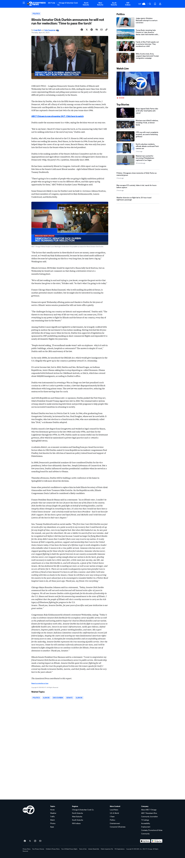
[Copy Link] (106, 29)
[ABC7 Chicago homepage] (36, 3)
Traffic (52, 816)
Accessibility (145, 823)
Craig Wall (37, 30)
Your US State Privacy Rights (69, 849)
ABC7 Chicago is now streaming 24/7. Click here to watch (57, 116)
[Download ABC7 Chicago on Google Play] (156, 841)
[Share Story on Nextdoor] (96, 29)
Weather (53, 813)
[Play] (137, 84)
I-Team (112, 816)
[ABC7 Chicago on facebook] (25, 841)
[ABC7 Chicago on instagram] (35, 841)
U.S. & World (114, 813)
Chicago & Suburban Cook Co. (67, 4)
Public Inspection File (107, 849)
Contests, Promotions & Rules (151, 830)
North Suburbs (86, 4)
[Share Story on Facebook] (82, 29)
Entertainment (115, 823)
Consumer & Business (117, 827)
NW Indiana (127, 4)
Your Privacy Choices (38, 849)
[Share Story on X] (87, 29)
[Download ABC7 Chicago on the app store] (145, 841)
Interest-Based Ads (93, 849)
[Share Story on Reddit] (91, 29)
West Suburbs (100, 4)
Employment (145, 827)
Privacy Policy (27, 849)
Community (145, 834)
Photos (52, 823)
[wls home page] (28, 810)
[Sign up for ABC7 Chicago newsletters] (40, 841)
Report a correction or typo (39, 683)
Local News (114, 810)
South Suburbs (114, 4)
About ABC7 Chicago (148, 810)
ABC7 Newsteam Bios (149, 813)
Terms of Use (83, 849)
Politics (112, 820)
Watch (52, 820)
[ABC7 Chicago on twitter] (30, 841)
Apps (52, 827)
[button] (24, 3)
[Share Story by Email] (101, 29)
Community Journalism (149, 816)
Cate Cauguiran (50, 30)
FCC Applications (120, 849)
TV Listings (145, 820)
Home (52, 810)
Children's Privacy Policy (53, 849)
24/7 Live (51, 3)
